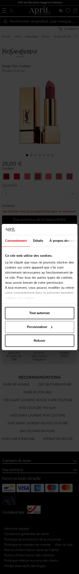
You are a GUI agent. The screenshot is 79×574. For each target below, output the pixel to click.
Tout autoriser (39, 313)
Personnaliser (37, 327)
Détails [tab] (38, 240)
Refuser (39, 340)
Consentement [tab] (16, 240)
